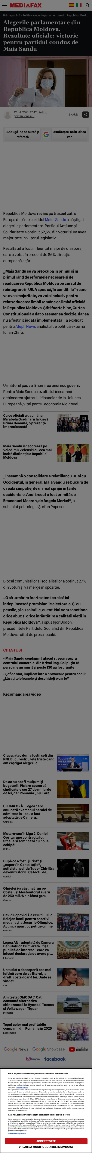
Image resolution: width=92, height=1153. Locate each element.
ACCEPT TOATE (46, 1141)
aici (46, 1101)
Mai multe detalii (22, 1087)
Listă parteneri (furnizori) (17, 1134)
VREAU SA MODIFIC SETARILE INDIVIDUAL (46, 1147)
